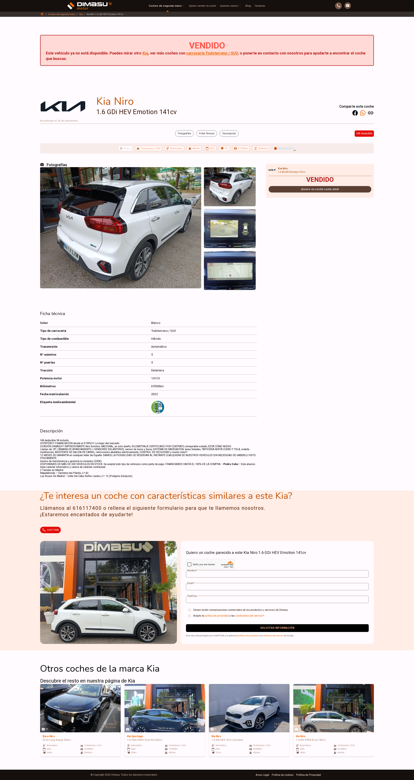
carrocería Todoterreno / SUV (212, 53)
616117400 (53, 530)
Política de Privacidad (308, 775)
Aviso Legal (262, 775)
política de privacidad (217, 615)
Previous (208, 173)
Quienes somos (229, 6)
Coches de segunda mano (165, 6)
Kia (81, 14)
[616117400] (338, 5)
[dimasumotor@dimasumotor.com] (347, 5)
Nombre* (192, 570)
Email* (190, 583)
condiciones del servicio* (249, 615)
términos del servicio (273, 635)
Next (251, 173)
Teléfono (192, 596)
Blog (248, 6)
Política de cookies (283, 775)
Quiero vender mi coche (202, 6)
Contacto (260, 6)
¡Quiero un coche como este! (320, 189)
